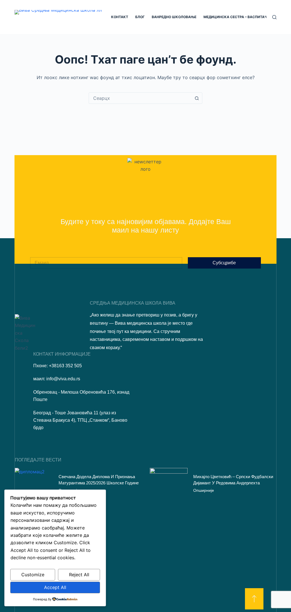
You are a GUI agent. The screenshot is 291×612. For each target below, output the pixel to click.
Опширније (203, 490)
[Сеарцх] (274, 17)
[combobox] (140, 98)
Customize (32, 574)
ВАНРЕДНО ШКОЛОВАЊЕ (174, 17)
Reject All (79, 574)
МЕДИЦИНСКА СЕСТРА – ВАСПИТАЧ (235, 17)
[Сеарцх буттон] (196, 98)
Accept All (55, 587)
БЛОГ (140, 17)
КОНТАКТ (119, 17)
